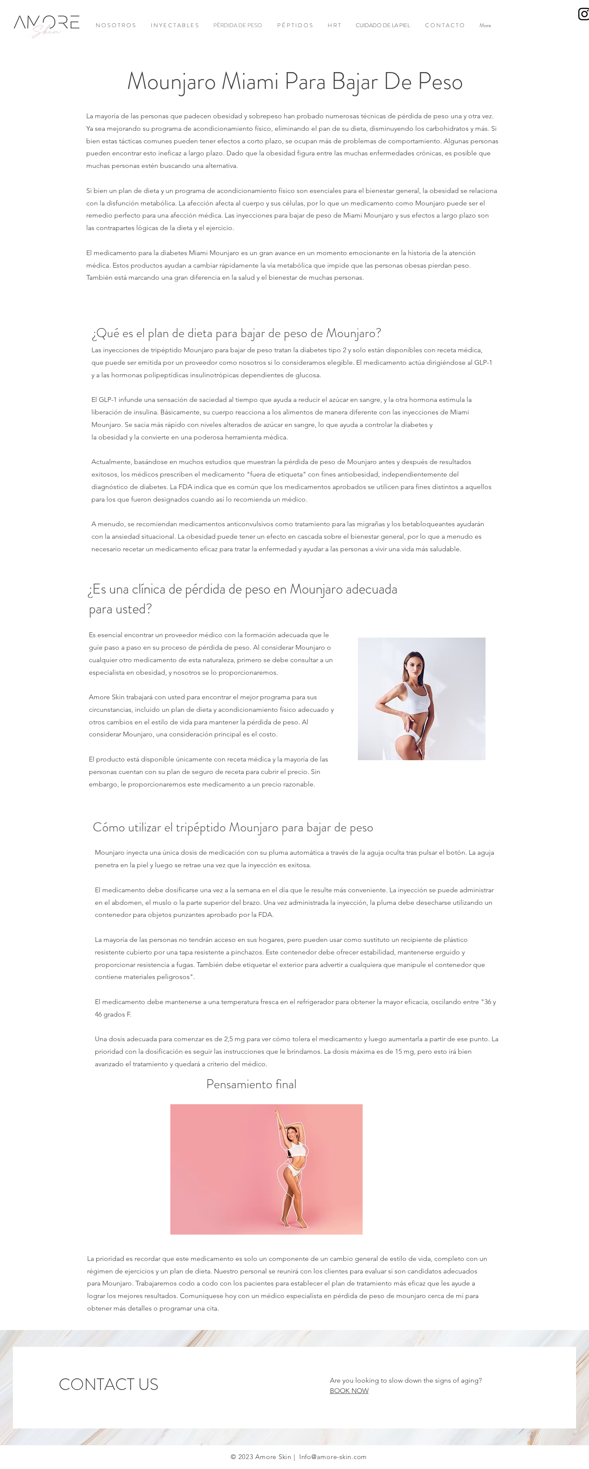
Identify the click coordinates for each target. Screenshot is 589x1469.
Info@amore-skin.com (333, 1457)
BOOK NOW (349, 1391)
